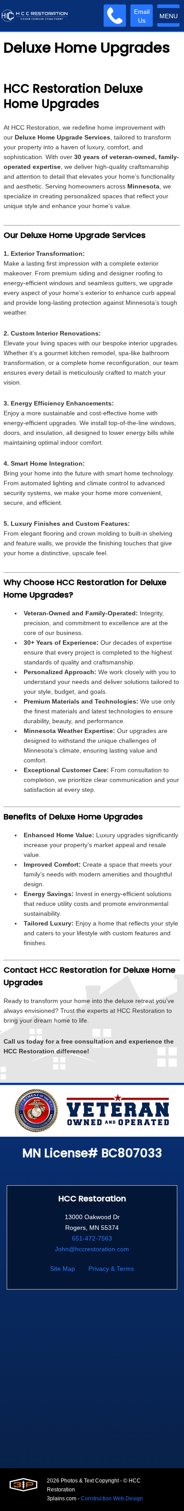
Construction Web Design (112, 1498)
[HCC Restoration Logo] (34, 15)
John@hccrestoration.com (92, 1249)
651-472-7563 (92, 1238)
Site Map (62, 1268)
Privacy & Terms (111, 1268)
